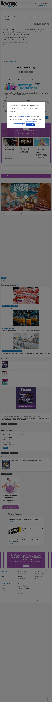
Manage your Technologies (20, 124)
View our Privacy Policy (31, 121)
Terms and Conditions (23, 116)
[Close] (43, 103)
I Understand (30, 124)
